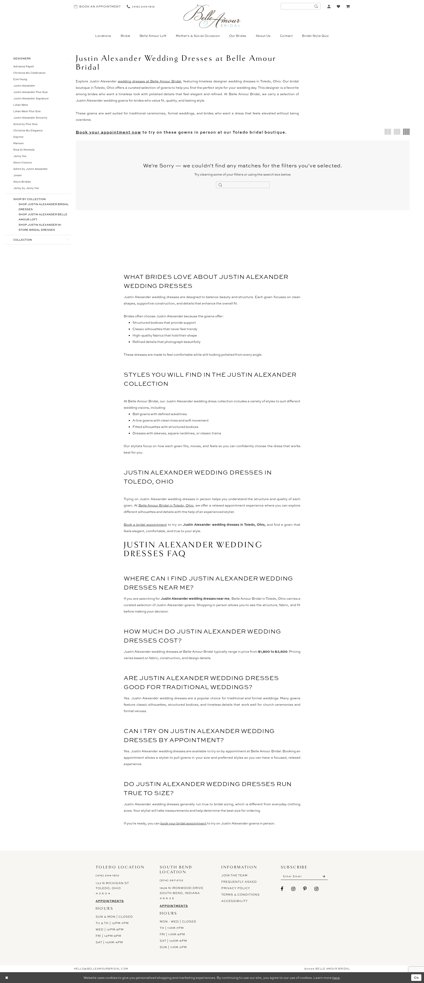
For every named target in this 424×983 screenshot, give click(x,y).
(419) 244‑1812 (107, 875)
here (336, 977)
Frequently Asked (239, 882)
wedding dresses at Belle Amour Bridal (149, 81)
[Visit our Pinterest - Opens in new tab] (305, 889)
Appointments (110, 901)
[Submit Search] (316, 6)
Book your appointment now (108, 132)
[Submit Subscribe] (324, 876)
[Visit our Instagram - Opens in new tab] (293, 889)
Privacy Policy (235, 888)
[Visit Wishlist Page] (338, 6)
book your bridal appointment (183, 823)
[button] (329, 6)
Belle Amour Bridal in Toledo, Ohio (165, 505)
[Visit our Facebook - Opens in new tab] (282, 889)
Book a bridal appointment (145, 524)
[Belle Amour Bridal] (212, 16)
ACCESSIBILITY (234, 901)
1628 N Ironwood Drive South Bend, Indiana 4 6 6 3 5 (181, 893)
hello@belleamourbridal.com (101, 968)
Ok (416, 977)
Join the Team (234, 875)
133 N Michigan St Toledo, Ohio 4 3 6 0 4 (112, 888)
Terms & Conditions (240, 894)
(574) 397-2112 (171, 880)
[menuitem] (97, 6)
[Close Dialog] (7, 977)
